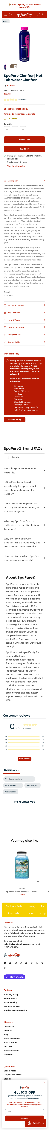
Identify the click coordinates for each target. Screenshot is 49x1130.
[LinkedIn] (37, 963)
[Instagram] (15, 963)
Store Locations (11, 1050)
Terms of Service (12, 1006)
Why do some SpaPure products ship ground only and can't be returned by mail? (22, 542)
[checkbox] (10, 791)
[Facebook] (5, 963)
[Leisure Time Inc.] (24, 14)
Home (5, 21)
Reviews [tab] (11, 770)
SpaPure (11, 85)
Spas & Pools (10, 1071)
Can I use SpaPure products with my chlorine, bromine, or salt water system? (21, 507)
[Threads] (5, 968)
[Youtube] (10, 963)
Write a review (24, 759)
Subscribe (25, 1118)
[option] (24, 44)
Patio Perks (9, 1054)
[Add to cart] (37, 881)
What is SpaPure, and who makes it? (20, 470)
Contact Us (9, 1026)
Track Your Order (12, 1038)
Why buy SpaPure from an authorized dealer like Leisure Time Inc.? (22, 525)
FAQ (6, 1034)
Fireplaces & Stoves (13, 1075)
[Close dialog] (44, 1082)
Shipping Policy (11, 994)
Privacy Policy (10, 1002)
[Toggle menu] (6, 15)
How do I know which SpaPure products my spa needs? (22, 558)
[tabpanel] (24, 804)
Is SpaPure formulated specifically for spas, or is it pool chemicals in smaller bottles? (20, 488)
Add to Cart (24, 139)
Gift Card (8, 1046)
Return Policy (10, 998)
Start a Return (10, 1042)
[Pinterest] (26, 963)
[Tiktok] (21, 963)
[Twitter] (31, 963)
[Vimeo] (42, 963)
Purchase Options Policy (15, 1010)
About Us (8, 1030)
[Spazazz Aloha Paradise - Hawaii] (22, 865)
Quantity (8, 124)
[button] (24, 736)
